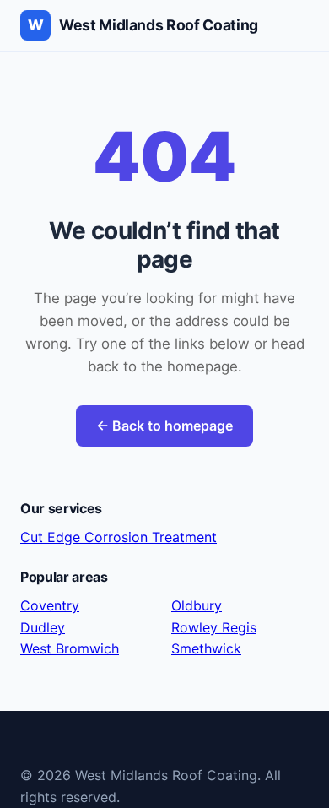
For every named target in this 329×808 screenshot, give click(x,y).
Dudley (42, 627)
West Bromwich (69, 648)
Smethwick (206, 648)
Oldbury (196, 605)
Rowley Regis (213, 627)
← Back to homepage (164, 425)
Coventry (49, 605)
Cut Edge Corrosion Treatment (118, 537)
